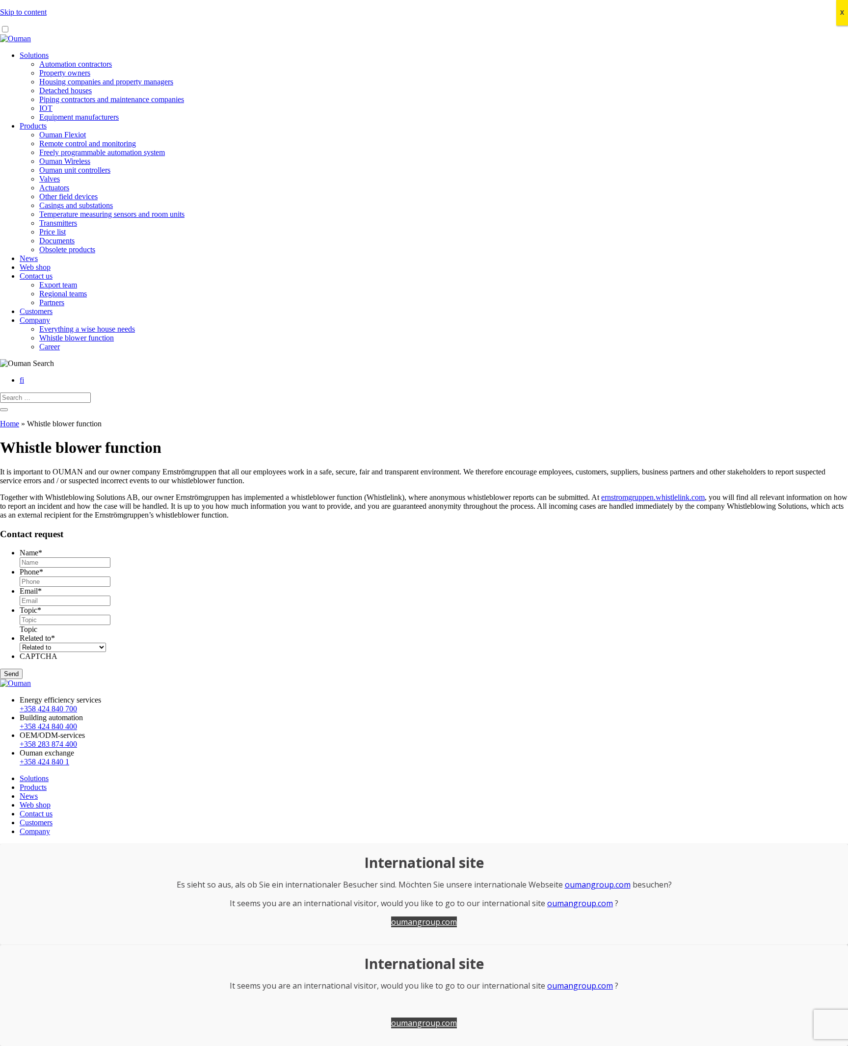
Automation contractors (75, 64)
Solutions (34, 55)
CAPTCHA (38, 656)
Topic (30, 610)
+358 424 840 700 (48, 709)
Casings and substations (76, 205)
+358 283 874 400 (48, 744)
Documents (57, 240)
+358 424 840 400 (48, 726)
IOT (46, 108)
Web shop (35, 267)
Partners (51, 302)
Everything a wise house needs (87, 329)
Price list (52, 232)
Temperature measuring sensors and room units (112, 214)
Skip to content (23, 12)
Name (31, 553)
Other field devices (68, 196)
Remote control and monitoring (87, 143)
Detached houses (65, 90)
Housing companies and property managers (106, 82)
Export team (58, 285)
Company (35, 320)
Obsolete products (67, 249)
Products (33, 126)
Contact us (36, 276)
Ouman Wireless (64, 161)
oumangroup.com (598, 884)
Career (49, 346)
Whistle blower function (76, 338)
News (29, 258)
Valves (49, 179)
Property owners (64, 73)
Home (9, 423)
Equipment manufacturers (79, 117)
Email (31, 591)
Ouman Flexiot (62, 135)
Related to (37, 638)
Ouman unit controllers (74, 170)
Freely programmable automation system (102, 152)
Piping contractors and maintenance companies (111, 99)
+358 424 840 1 (44, 762)
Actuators (54, 187)
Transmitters (58, 223)
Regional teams (63, 293)
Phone (31, 572)
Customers (36, 311)
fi (22, 380)
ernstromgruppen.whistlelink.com (653, 497)
